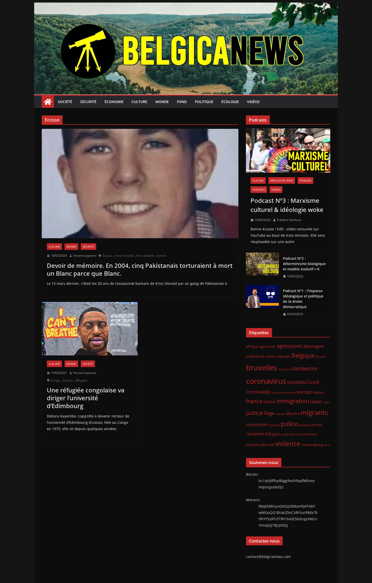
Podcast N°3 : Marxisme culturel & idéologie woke (287, 205)
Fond (182, 101)
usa (263, 444)
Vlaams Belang (312, 445)
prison (317, 424)
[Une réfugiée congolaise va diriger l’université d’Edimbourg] (90, 328)
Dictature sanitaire (283, 392)
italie (326, 402)
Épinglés (305, 180)
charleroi (284, 369)
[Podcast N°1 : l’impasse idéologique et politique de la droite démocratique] (262, 302)
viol (270, 444)
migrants (314, 412)
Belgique (303, 355)
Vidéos (253, 101)
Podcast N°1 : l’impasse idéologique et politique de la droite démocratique (303, 298)
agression (267, 346)
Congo (55, 380)
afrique (252, 346)
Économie (114, 101)
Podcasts (259, 189)
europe (304, 392)
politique (305, 425)
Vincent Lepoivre (84, 255)
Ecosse (107, 255)
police (289, 424)
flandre (318, 392)
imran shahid (124, 255)
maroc (280, 414)
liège (269, 413)
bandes (284, 356)
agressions (289, 345)
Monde (162, 101)
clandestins (304, 368)
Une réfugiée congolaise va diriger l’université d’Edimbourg (86, 398)
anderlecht (255, 356)
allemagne (313, 346)
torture (161, 255)
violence (287, 443)
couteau (296, 381)
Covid (313, 382)
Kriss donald (145, 255)
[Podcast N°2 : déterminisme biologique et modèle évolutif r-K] (262, 267)
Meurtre (293, 413)
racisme (255, 433)
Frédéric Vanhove (289, 220)
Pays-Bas (274, 425)
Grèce (269, 402)
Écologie (230, 101)
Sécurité (88, 101)
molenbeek (256, 424)
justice (254, 412)
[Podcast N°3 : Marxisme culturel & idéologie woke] (288, 150)
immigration (292, 401)
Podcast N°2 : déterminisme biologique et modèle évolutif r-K (304, 263)
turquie (252, 444)
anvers (271, 356)
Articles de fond (281, 180)
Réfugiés (81, 380)
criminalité (258, 391)
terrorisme (309, 434)
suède (284, 434)
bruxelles (261, 368)
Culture (139, 101)
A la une (54, 246)
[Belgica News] (186, 6)
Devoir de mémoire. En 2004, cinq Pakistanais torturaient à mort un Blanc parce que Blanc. (140, 269)
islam (316, 401)
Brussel (321, 356)
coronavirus (266, 381)
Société (65, 101)
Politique (204, 101)
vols (326, 445)
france (254, 401)
